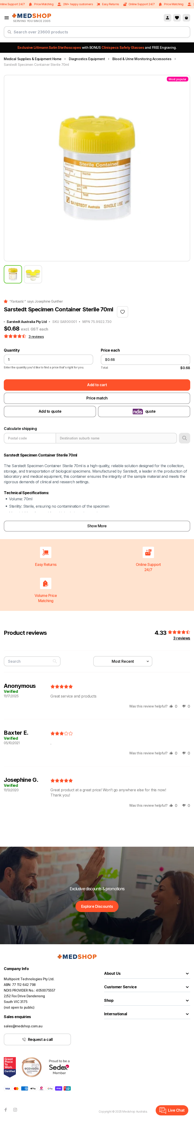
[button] (15, 336)
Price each (110, 350)
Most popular (177, 79)
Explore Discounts (97, 906)
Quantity (12, 350)
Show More (97, 525)
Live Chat (176, 1110)
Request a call (40, 1039)
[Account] (167, 17)
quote (150, 411)
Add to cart (97, 384)
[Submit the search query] (9, 34)
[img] (61, 687)
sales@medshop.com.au (23, 1026)
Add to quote (50, 411)
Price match (97, 398)
